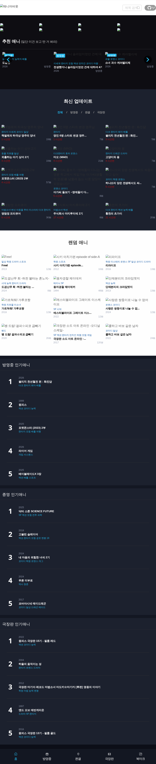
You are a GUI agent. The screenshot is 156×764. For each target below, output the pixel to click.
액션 (24, 63)
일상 (26, 132)
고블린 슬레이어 (28, 534)
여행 (21, 174)
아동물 (19, 210)
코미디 (38, 63)
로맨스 (62, 59)
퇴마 (120, 132)
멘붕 (43, 538)
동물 (4, 153)
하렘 (79, 335)
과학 (39, 515)
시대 (4, 283)
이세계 (5, 63)
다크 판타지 (112, 132)
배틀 (125, 132)
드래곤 (116, 153)
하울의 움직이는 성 (30, 663)
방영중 (47, 758)
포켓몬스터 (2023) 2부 (32, 427)
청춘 (26, 584)
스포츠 (22, 261)
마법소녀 (6, 210)
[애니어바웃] (15, 4)
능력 (125, 210)
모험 (19, 63)
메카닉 (56, 283)
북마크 (140, 758)
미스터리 (33, 210)
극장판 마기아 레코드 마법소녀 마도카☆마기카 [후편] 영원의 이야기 (59, 687)
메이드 (42, 607)
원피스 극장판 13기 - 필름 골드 (37, 733)
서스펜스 (28, 454)
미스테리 (115, 261)
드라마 (123, 153)
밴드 (4, 330)
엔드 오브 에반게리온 (31, 710)
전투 (34, 515)
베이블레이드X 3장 (30, 473)
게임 (89, 335)
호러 (67, 153)
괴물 (49, 63)
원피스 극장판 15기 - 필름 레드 (37, 640)
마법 (26, 690)
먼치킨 (30, 63)
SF (129, 261)
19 (48, 538)
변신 (13, 210)
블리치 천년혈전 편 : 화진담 (35, 381)
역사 (21, 584)
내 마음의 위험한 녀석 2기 (34, 557)
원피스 (23, 404)
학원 (115, 179)
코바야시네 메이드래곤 (32, 603)
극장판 (109, 758)
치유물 (10, 153)
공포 (38, 538)
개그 (41, 561)
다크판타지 (59, 153)
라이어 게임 (26, 450)
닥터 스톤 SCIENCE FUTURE (36, 511)
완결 (78, 758)
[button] (148, 60)
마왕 (44, 63)
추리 (26, 210)
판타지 (13, 63)
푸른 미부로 (26, 580)
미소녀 (17, 304)
